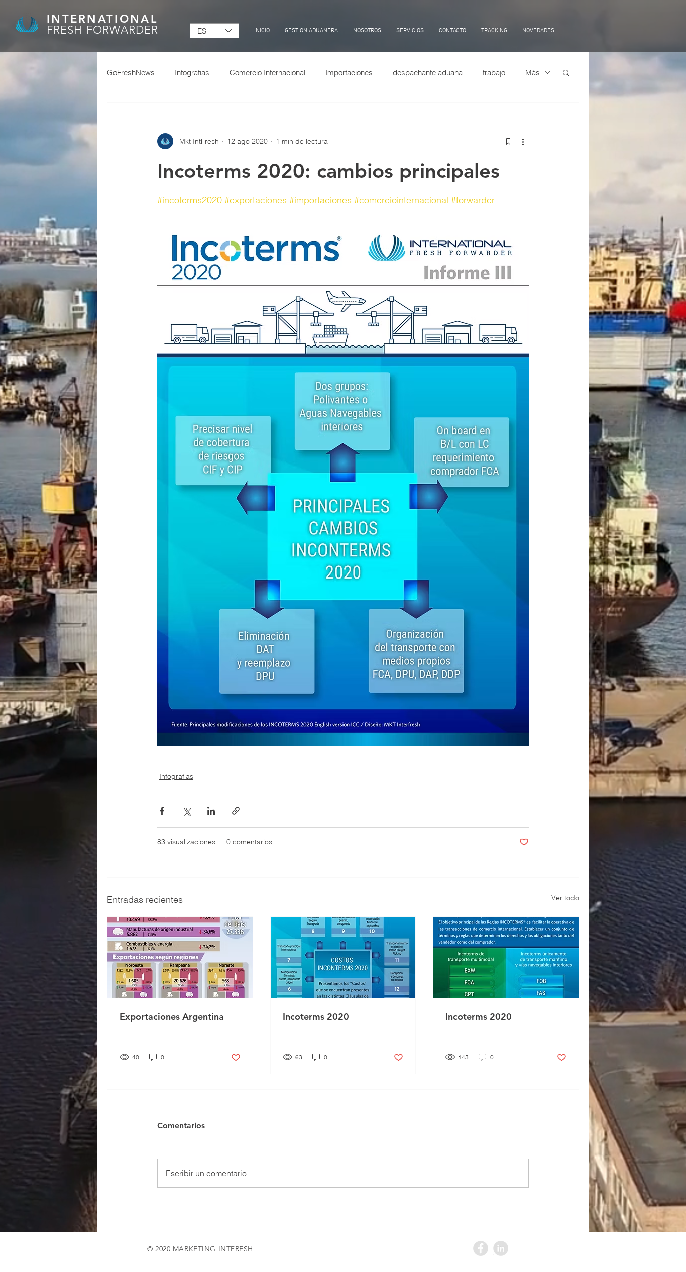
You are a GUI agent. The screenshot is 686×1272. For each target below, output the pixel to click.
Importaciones (349, 72)
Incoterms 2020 (316, 1016)
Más (532, 72)
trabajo (494, 72)
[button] (566, 72)
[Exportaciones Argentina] (180, 957)
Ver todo (565, 897)
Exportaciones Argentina (172, 1016)
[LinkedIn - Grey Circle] (500, 1248)
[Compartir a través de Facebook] (162, 811)
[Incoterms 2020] (343, 957)
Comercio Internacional (267, 72)
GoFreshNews (131, 72)
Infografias (192, 72)
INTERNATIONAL (102, 19)
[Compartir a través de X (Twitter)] (186, 811)
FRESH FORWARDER (103, 30)
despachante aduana (428, 72)
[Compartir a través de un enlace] (236, 811)
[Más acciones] (523, 141)
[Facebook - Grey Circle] (480, 1248)
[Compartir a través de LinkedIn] (211, 811)
